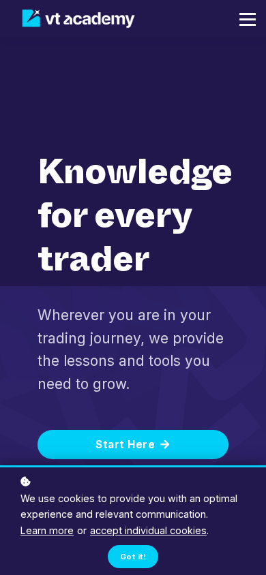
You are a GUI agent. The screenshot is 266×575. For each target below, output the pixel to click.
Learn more (47, 530)
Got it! (133, 556)
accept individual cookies (148, 530)
